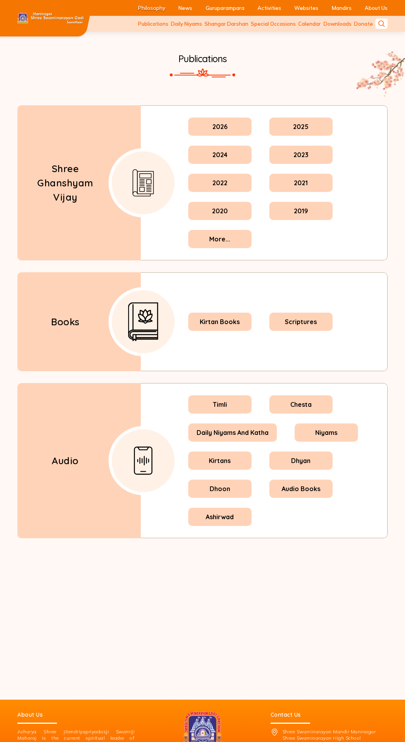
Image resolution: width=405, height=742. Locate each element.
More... (219, 239)
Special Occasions (273, 24)
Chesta (301, 404)
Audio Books (301, 489)
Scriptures (301, 322)
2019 (301, 211)
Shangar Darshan (226, 24)
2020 (220, 211)
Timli (220, 404)
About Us (376, 8)
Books (65, 322)
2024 (219, 155)
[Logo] (50, 18)
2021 (301, 183)
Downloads (338, 24)
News (185, 8)
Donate (363, 24)
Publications (153, 24)
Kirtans (220, 461)
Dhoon (220, 489)
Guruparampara (225, 8)
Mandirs (342, 8)
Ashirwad (220, 517)
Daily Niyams (186, 24)
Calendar (309, 24)
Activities (269, 8)
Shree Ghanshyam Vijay (65, 183)
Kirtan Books (220, 322)
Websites (306, 8)
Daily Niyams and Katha (233, 432)
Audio (65, 461)
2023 (300, 155)
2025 (300, 127)
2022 (219, 183)
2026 (219, 127)
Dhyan (300, 461)
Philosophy (151, 8)
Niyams (326, 432)
